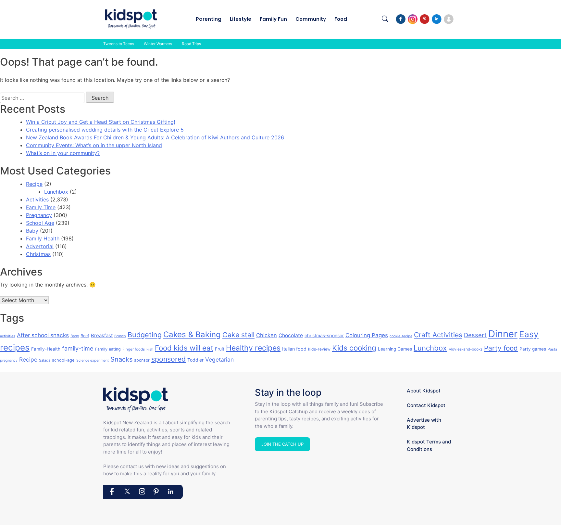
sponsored (168, 359)
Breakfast (102, 335)
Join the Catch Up (282, 444)
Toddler (195, 360)
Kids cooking (354, 347)
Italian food (294, 349)
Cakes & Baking (192, 334)
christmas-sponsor (324, 335)
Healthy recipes (253, 347)
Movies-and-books (465, 349)
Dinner (502, 333)
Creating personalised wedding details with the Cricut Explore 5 (105, 129)
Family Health (42, 238)
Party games (532, 349)
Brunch (120, 336)
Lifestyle (240, 19)
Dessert (475, 335)
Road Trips (191, 43)
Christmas (38, 254)
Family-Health (45, 349)
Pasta (552, 349)
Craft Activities (438, 335)
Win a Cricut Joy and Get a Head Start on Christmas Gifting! (100, 122)
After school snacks (43, 335)
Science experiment (92, 360)
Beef (85, 335)
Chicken (266, 335)
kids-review (319, 349)
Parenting (208, 19)
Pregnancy (39, 215)
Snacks (121, 359)
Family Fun (273, 19)
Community (310, 19)
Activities (37, 199)
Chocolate (291, 335)
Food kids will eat (184, 347)
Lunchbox (56, 191)
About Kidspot (424, 391)
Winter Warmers (158, 43)
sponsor (142, 360)
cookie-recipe (401, 336)
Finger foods (133, 349)
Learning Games (395, 349)
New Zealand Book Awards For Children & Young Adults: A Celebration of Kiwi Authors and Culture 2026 (155, 137)
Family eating (108, 349)
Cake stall (238, 334)
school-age (63, 360)
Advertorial (40, 246)
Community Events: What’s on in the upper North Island (94, 145)
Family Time (41, 207)
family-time (78, 348)
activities (7, 336)
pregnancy (9, 360)
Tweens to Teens (118, 43)
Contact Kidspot (426, 405)
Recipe (34, 184)
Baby (32, 230)
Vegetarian (219, 359)
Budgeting (145, 334)
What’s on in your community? (63, 153)
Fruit (219, 349)
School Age (40, 223)
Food (340, 19)
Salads (44, 360)
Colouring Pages (366, 335)
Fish (149, 349)
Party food (501, 348)
